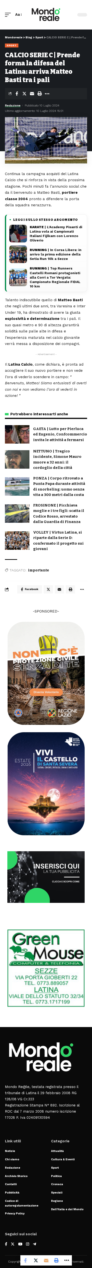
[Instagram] (27, 1244)
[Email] (31, 94)
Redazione (13, 105)
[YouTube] (20, 1244)
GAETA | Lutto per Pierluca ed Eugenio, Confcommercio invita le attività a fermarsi (60, 434)
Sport (12, 45)
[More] (47, 94)
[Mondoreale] (46, 14)
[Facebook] (6, 1244)
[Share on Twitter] (24, 94)
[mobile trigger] (9, 15)
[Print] (39, 94)
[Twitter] (12, 1244)
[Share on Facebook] (16, 94)
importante (38, 570)
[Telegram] (34, 1244)
